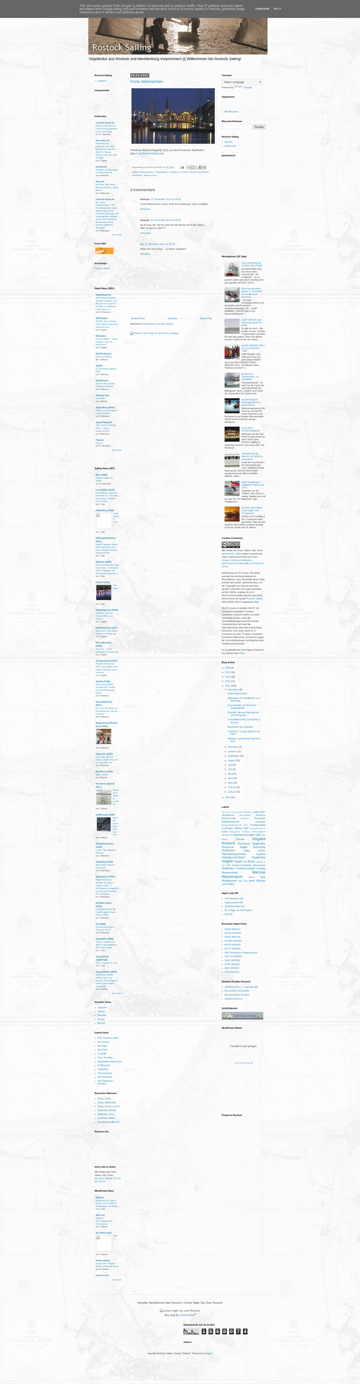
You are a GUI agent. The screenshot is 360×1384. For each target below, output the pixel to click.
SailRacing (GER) (105, 814)
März (231, 782)
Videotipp (260, 868)
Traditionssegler (245, 868)
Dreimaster (259, 818)
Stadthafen (137, 175)
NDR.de (100, 1197)
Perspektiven (162, 172)
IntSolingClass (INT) (107, 627)
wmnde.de (101, 166)
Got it (277, 9)
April (230, 778)
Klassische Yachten (240, 832)
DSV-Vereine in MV (234, 898)
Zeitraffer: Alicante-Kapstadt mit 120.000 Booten (243, 713)
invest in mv (102, 1275)
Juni (230, 769)
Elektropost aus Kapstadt (240, 727)
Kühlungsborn (258, 832)
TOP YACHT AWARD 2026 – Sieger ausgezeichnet (106, 428)
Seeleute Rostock (233, 998)
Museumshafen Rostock (237, 994)
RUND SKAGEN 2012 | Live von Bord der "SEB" (253, 348)
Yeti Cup (243, 881)
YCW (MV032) (232, 972)
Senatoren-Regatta (241, 865)
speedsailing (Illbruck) (109, 1122)
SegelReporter (103, 295)
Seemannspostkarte (199, 172)
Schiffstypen (104, 1065)
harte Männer (257, 880)
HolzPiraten (102, 380)
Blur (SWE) (102, 475)
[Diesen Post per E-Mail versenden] (188, 167)
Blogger (208, 1353)
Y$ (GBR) (101, 924)
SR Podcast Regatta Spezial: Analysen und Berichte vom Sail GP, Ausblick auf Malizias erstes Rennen (106, 303)
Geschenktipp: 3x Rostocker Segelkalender (241, 706)
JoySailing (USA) (105, 510)
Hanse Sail (241, 828)
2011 (228, 685)
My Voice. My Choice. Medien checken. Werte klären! (107, 187)
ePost (242, 653)
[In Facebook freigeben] (200, 167)
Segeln (227, 861)
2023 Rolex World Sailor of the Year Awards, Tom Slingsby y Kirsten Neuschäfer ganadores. (107, 980)
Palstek (100, 440)
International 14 (257, 828)
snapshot (102, 1007)
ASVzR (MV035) (233, 933)
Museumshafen (147, 172)
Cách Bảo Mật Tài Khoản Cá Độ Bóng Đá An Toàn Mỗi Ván (107, 760)
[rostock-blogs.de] (104, 269)
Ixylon (225, 831)
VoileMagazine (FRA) (107, 610)
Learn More (262, 9)
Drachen (245, 818)
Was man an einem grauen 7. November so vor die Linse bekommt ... (251, 292)
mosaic (101, 1019)
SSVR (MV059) (232, 960)
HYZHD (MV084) (233, 941)
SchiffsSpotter (103, 353)
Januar (232, 791)
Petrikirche (174, 172)
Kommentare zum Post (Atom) (157, 324)
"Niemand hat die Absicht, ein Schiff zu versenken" (251, 456)
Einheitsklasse (230, 821)
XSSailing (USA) (104, 862)
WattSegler (102, 318)
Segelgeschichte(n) (233, 857)
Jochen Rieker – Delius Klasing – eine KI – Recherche (107, 342)
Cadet (256, 812)
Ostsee (240, 839)
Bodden (248, 812)
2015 (228, 668)
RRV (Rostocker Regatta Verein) (241, 952)
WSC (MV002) (232, 968)
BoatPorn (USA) (104, 771)
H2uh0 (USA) (103, 582)
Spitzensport (259, 865)
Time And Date (105, 1073)
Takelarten (103, 1069)
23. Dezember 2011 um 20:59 (166, 220)
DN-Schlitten (245, 815)
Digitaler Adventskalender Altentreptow (104, 1221)
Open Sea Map (105, 1057)
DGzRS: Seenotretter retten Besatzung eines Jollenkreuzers (107, 324)
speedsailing (228, 884)
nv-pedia (102, 1053)
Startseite (172, 318)
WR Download (105, 1077)
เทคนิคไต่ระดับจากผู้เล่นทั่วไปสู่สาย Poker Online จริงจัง (106, 912)
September (234, 756)
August (232, 760)
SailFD (99, 365)
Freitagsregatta (257, 825)
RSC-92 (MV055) (233, 956)
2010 (228, 797)
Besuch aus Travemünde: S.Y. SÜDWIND (250, 377)
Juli (230, 765)
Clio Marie (100, 398)
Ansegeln (239, 812)
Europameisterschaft (231, 825)
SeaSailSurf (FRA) (105, 876)
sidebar (101, 1011)
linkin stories (103, 1260)
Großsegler (227, 828)
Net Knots (103, 1049)
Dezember (233, 689)
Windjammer (229, 880)
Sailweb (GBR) (104, 562)
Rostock (184, 172)
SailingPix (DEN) (105, 939)
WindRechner (231, 111)
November (233, 747)
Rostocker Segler (235, 847)
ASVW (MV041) (232, 929)
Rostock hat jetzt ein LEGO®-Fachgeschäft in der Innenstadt (106, 128)
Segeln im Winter (244, 861)
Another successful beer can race (116, 826)
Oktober (232, 751)
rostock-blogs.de (105, 122)
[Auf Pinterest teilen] (204, 167)
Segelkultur (258, 857)
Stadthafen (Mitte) (106, 1118)
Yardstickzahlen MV (235, 906)
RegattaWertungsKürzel (110, 1061)
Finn (246, 825)
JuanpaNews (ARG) (106, 972)
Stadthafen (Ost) (106, 1114)
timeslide (102, 1015)
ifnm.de (100, 181)
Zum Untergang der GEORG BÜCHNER (251, 264)
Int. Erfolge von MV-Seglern (238, 910)
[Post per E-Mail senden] (182, 167)
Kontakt (228, 142)
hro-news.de (102, 140)
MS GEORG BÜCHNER (237, 990)
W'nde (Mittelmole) (107, 1102)
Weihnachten (150, 175)
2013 (228, 677)
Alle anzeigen (117, 235)
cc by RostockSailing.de (149, 153)
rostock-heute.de (105, 199)
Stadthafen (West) (107, 1110)
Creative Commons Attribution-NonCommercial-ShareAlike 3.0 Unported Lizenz (242, 563)
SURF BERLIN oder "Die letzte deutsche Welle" (251, 322)
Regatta (258, 839)
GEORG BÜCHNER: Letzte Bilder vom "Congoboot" (252, 510)
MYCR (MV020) (233, 944)
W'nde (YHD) (104, 1098)
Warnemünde (230, 872)
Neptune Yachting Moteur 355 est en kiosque (104, 616)
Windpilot (101, 336)
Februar (232, 787)
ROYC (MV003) (233, 948)
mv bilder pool (103, 1232)
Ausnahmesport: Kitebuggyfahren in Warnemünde (250, 402)
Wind (262, 877)
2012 (228, 681)
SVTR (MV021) (232, 964)
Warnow (258, 872)
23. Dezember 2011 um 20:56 (166, 199)
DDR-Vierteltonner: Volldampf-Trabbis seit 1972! (252, 485)
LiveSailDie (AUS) (105, 490)
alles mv (100, 1215)
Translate (247, 87)
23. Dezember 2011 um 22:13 (160, 244)
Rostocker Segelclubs (252, 843)
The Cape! (115, 588)
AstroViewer (187, 1315)
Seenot (99, 443)
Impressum (230, 146)
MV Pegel (102, 1046)
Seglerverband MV (234, 902)
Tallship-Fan (102, 395)
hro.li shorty (103, 1042)
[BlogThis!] (192, 167)
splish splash (102, 774)
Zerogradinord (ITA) (106, 660)
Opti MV (229, 914)
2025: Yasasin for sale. (107, 963)
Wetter (252, 877)
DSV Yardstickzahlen (108, 1038)
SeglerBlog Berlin (105, 407)
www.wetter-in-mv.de (243, 1063)
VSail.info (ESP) (104, 754)
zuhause (102, 80)
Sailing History (254, 850)
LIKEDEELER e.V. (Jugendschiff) (241, 987)
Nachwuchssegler (244, 834)
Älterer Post (206, 318)
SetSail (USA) (103, 681)
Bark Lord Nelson (104, 356)
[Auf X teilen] (196, 167)
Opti (258, 834)
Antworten (145, 209)
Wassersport (232, 877)
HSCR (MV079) (232, 937)
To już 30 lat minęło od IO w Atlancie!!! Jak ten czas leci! (107, 711)
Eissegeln (260, 822)
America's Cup (228, 812)
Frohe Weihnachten (146, 81)
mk (142, 244)
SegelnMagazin (104, 422)
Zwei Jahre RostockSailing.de (250, 429)
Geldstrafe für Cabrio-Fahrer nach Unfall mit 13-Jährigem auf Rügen (107, 1203)
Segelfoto (260, 854)
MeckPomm (227, 835)
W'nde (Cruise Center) (109, 1106)
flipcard (101, 1023)
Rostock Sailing (103, 1178)
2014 (228, 672)
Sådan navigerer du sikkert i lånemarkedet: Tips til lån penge (106, 945)
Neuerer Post (138, 318)
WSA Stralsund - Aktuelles (106, 1082)
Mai (230, 774)
